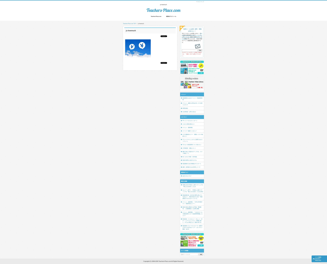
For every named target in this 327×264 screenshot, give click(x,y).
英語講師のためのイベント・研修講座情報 (192, 98)
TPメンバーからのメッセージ (189, 120)
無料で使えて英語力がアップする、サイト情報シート (192, 152)
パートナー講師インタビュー (189, 131)
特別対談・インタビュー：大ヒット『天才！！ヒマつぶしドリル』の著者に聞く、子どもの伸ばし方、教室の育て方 (192, 220)
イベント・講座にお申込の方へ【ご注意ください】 (192, 103)
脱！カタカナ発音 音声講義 (189, 156)
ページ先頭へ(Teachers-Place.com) (318, 258)
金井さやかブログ (186, 176)
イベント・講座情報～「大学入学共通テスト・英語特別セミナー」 (192, 202)
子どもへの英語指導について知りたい (191, 144)
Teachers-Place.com (163, 10)
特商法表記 (185, 108)
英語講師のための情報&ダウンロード (191, 163)
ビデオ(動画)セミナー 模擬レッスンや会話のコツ (192, 135)
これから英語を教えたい (188, 124)
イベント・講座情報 (187, 127)
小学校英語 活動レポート (189, 148)
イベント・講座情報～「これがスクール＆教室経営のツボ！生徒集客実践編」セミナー (192, 214)
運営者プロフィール (171, 16)
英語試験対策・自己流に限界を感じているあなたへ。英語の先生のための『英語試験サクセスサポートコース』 (192, 197)
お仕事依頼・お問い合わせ (189, 111)
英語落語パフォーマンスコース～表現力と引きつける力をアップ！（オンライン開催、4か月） (192, 227)
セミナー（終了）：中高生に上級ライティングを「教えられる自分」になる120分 (192, 190)
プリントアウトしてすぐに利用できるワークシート (192, 140)
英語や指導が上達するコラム (189, 160)
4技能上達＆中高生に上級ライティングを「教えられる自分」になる (192, 185)
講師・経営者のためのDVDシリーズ (191, 167)
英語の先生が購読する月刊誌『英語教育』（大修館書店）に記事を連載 (191, 207)
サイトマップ (200, 1)
